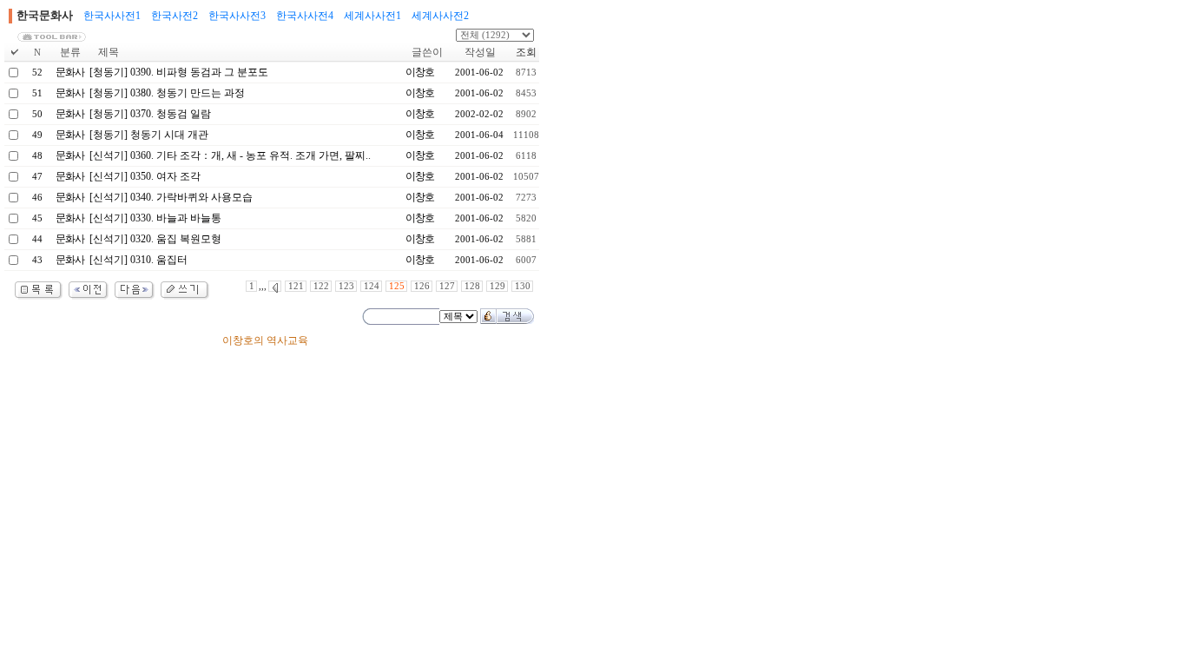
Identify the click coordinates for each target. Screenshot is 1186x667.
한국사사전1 (112, 16)
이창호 (419, 72)
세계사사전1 (372, 16)
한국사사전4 (304, 16)
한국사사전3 (237, 16)
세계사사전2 (440, 16)
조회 (526, 52)
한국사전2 (174, 16)
